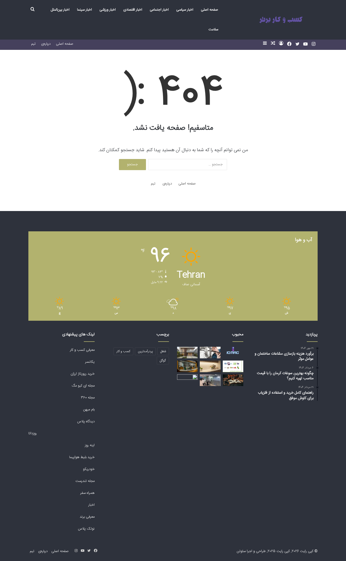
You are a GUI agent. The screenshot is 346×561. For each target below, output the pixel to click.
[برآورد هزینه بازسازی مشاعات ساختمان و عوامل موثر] (210, 380)
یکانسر (90, 362)
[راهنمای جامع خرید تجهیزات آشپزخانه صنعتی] (187, 380)
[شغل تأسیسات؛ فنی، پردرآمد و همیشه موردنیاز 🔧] (210, 352)
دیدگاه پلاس (85, 421)
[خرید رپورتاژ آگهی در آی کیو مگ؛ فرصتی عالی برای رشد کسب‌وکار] (233, 350)
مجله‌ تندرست (85, 481)
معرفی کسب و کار (82, 350)
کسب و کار (123, 351)
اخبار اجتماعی (159, 10)
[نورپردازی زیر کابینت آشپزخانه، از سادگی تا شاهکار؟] (210, 366)
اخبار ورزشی (107, 10)
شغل (163, 351)
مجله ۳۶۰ (88, 398)
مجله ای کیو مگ (83, 386)
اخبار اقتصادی (132, 10)
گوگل (163, 360)
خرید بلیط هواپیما (81, 457)
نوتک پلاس (86, 529)
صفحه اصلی (209, 10)
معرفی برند (87, 517)
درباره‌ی (46, 44)
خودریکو (89, 469)
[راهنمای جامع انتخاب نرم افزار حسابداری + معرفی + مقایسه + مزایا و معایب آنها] (233, 366)
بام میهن (88, 410)
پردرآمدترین (145, 351)
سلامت (213, 30)
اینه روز (90, 445)
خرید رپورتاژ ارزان (82, 374)
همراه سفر (87, 493)
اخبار (91, 505)
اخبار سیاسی (184, 10)
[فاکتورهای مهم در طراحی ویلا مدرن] (187, 352)
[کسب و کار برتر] (281, 19)
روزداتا (32, 433)
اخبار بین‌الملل (60, 10)
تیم (33, 44)
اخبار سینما (84, 10)
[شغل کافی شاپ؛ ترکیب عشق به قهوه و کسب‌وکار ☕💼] (187, 366)
